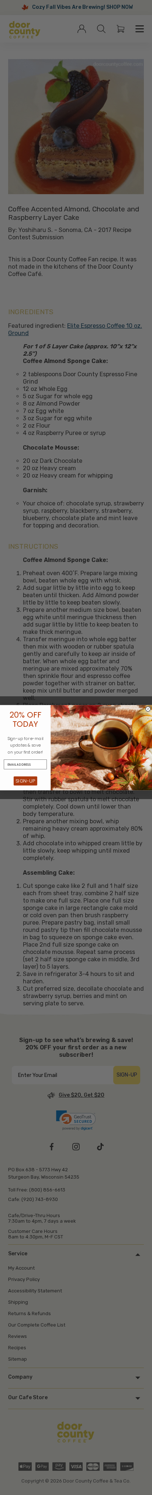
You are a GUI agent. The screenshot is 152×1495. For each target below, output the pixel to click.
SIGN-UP (25, 780)
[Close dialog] (148, 709)
